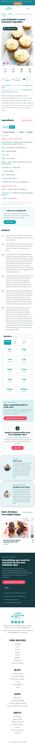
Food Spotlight (17, 684)
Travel (17, 687)
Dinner (17, 649)
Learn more (10, 222)
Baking (10, 14)
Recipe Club (17, 698)
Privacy (17, 727)
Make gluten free (27, 120)
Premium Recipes (17, 663)
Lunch (17, 647)
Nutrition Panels (17, 724)
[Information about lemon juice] (18, 178)
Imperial (5, 127)
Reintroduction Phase (17, 679)
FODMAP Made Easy (17, 700)
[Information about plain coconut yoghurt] (29, 182)
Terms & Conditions (17, 730)
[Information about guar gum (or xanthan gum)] (27, 148)
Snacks (3, 92)
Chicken (17, 652)
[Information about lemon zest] (15, 158)
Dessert (30, 89)
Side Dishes (17, 660)
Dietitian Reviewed (10, 28)
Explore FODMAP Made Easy (15, 418)
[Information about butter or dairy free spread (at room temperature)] (12, 164)
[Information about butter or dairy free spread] (27, 189)
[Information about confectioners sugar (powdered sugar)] (7, 195)
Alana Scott (6, 85)
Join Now (18, 3)
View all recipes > (28, 512)
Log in (7, 587)
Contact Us (17, 733)
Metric (12, 127)
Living (17, 682)
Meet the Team (17, 719)
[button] (4, 63)
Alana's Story (17, 716)
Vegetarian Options (12, 92)
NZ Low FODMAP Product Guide (17, 706)
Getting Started (17, 673)
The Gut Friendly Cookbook (17, 703)
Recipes (3, 14)
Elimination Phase (17, 676)
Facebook (25, 98)
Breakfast (18, 644)
